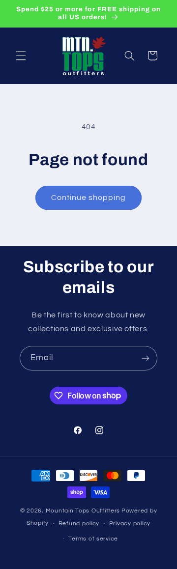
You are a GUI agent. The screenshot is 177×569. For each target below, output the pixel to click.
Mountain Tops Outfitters (83, 510)
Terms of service (93, 538)
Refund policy (79, 523)
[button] (20, 55)
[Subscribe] (145, 358)
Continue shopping (88, 197)
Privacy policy (129, 523)
